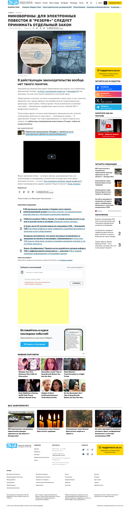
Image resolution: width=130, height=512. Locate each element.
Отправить (77, 283)
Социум (96, 474)
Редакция (37, 452)
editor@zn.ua (62, 464)
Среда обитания (70, 479)
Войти (100, 3)
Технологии (68, 477)
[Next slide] (120, 7)
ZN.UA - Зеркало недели (108, 134)
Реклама (36, 454)
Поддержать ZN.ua (115, 3)
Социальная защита (42, 474)
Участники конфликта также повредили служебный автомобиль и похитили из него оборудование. (54, 228)
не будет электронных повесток (51, 91)
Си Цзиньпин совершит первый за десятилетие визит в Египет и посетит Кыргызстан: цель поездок (105, 233)
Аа (105, 3)
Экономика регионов (13, 488)
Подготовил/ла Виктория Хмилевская (34, 198)
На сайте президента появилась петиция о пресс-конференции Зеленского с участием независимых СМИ (104, 203)
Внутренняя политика (13, 474)
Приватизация (11, 485)
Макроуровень (11, 479)
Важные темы (14, 7)
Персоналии (39, 485)
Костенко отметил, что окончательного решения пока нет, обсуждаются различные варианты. (52, 211)
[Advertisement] (43, 306)
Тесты (81, 3)
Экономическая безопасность (45, 482)
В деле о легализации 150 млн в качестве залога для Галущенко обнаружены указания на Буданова (105, 222)
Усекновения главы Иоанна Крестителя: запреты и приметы (103, 192)
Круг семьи (97, 479)
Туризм (96, 482)
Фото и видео (54, 3)
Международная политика (15, 477)
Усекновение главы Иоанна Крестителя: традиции (103, 183)
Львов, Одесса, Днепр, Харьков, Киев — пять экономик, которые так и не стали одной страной (105, 245)
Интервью (64, 3)
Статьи (45, 3)
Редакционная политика (41, 457)
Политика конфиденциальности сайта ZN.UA (110, 505)
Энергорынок (11, 482)
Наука (67, 474)
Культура (68, 485)
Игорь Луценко (73, 184)
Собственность (98, 485)
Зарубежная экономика (43, 477)
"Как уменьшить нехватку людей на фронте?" (62, 181)
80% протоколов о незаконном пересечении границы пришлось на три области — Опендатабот (104, 173)
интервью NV (73, 91)
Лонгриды (73, 3)
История (96, 477)
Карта (36, 460)
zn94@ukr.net (56, 460)
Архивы (36, 449)
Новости (38, 3)
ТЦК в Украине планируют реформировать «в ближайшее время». (55, 251)
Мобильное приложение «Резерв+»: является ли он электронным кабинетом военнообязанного (49, 132)
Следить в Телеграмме (35, 344)
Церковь (67, 482)
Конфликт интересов (42, 479)
